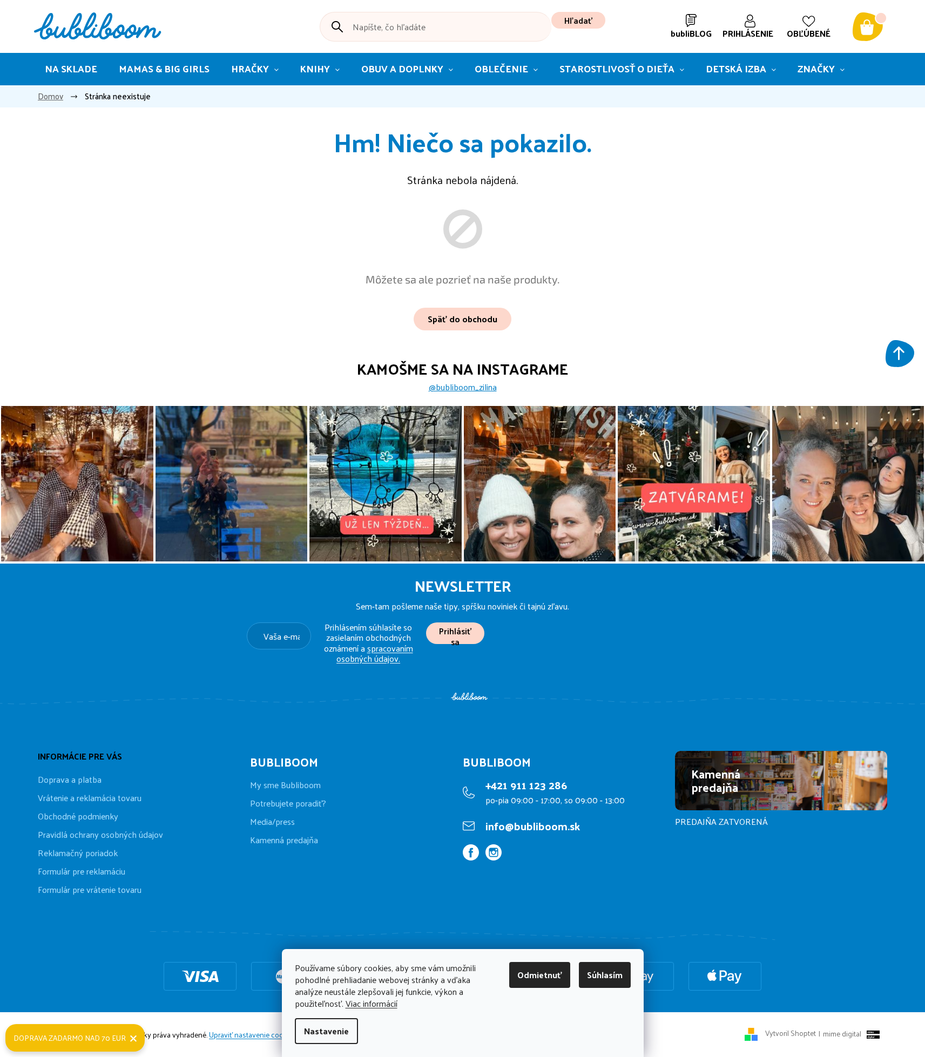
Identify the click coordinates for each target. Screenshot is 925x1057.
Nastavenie (326, 1031)
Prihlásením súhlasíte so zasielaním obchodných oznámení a (368, 642)
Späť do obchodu (462, 319)
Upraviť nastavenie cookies (252, 1034)
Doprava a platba (70, 779)
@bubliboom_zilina (463, 387)
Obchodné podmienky (78, 816)
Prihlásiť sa (455, 633)
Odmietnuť (539, 975)
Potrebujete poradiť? (288, 803)
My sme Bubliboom (285, 784)
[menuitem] (71, 69)
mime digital (840, 1033)
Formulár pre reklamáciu (81, 871)
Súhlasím (605, 975)
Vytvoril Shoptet (790, 1033)
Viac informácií (371, 1003)
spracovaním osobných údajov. (374, 653)
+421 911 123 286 (526, 784)
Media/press (272, 821)
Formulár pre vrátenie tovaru (89, 889)
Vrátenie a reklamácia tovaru (89, 797)
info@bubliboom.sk (532, 826)
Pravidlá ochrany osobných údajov (100, 834)
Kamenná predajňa (284, 840)
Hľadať (578, 20)
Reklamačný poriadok (78, 852)
